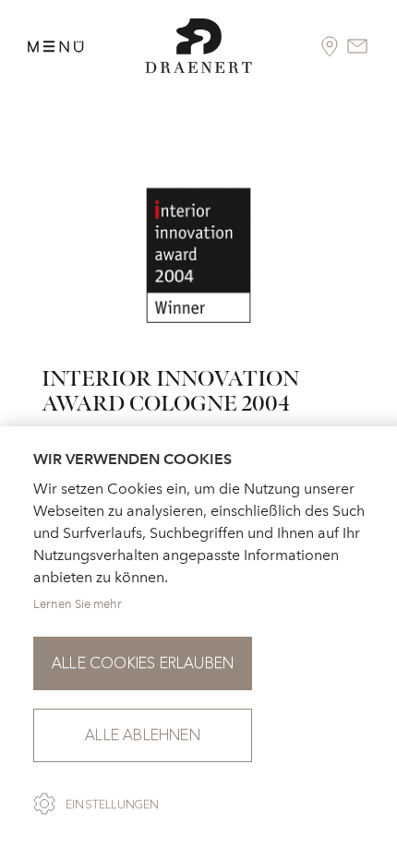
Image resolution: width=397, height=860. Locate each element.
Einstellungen (113, 804)
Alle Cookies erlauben (143, 663)
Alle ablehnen (142, 735)
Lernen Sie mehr (77, 604)
